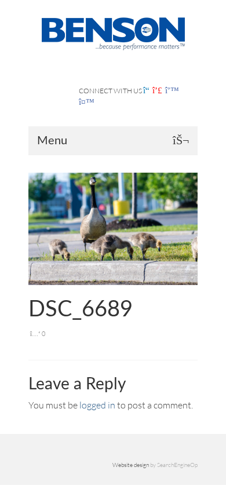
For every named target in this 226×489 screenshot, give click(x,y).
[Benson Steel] (113, 32)
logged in (97, 405)
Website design (130, 465)
